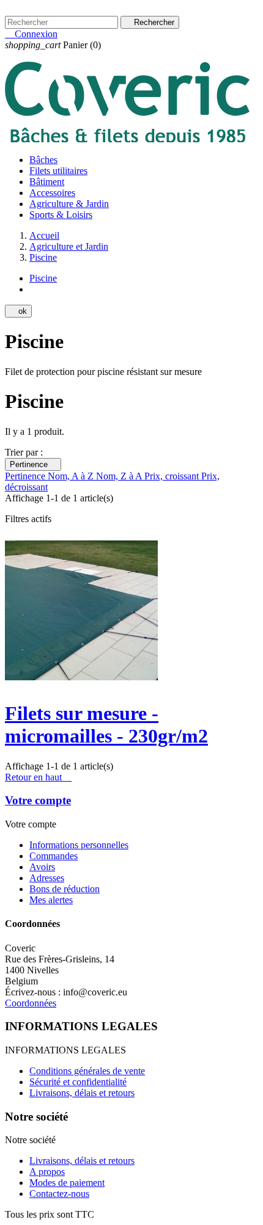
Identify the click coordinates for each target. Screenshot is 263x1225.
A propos (47, 1171)
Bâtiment (46, 181)
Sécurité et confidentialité (78, 1082)
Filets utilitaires (58, 170)
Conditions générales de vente (87, 1071)
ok (18, 311)
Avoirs (42, 867)
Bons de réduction (64, 889)
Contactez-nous (35, 10)
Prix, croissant (172, 476)
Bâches (43, 159)
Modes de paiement (67, 1182)
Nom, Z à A (120, 476)
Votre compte (38, 800)
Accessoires (52, 192)
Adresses (46, 878)
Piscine (43, 278)
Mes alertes (51, 900)
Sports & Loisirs (60, 214)
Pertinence (33, 464)
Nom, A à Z (72, 476)
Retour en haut (38, 777)
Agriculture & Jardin (69, 203)
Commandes (53, 856)
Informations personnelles (78, 845)
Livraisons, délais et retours (82, 1093)
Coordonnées (30, 1003)
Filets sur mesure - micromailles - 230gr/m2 (106, 724)
